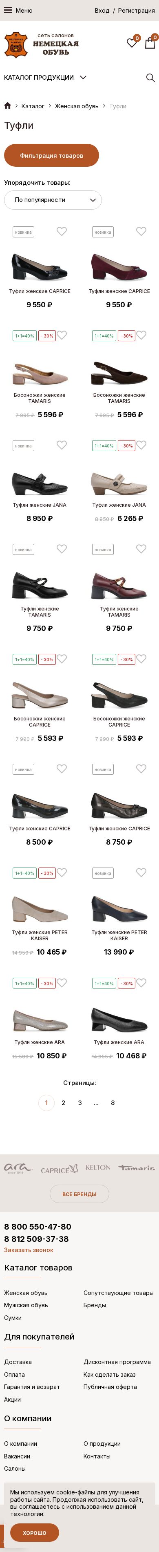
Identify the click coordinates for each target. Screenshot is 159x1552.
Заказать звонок (28, 1249)
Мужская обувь (26, 1305)
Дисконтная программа (117, 1361)
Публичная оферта (110, 1386)
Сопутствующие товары (119, 1292)
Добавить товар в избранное (62, 231)
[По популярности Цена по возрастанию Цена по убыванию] (53, 200)
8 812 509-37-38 (36, 1239)
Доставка (18, 1361)
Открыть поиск (150, 78)
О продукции (102, 1443)
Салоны (15, 1468)
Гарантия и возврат (32, 1386)
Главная (7, 105)
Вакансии (17, 1456)
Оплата (14, 1374)
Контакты (97, 1456)
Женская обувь (77, 106)
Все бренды (79, 1194)
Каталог (33, 106)
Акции (12, 1399)
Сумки (13, 1317)
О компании (20, 1443)
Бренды (95, 1305)
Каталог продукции (39, 77)
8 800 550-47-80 (37, 1227)
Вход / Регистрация (125, 10)
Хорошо (34, 1533)
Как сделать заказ (110, 1374)
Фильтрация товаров (51, 155)
